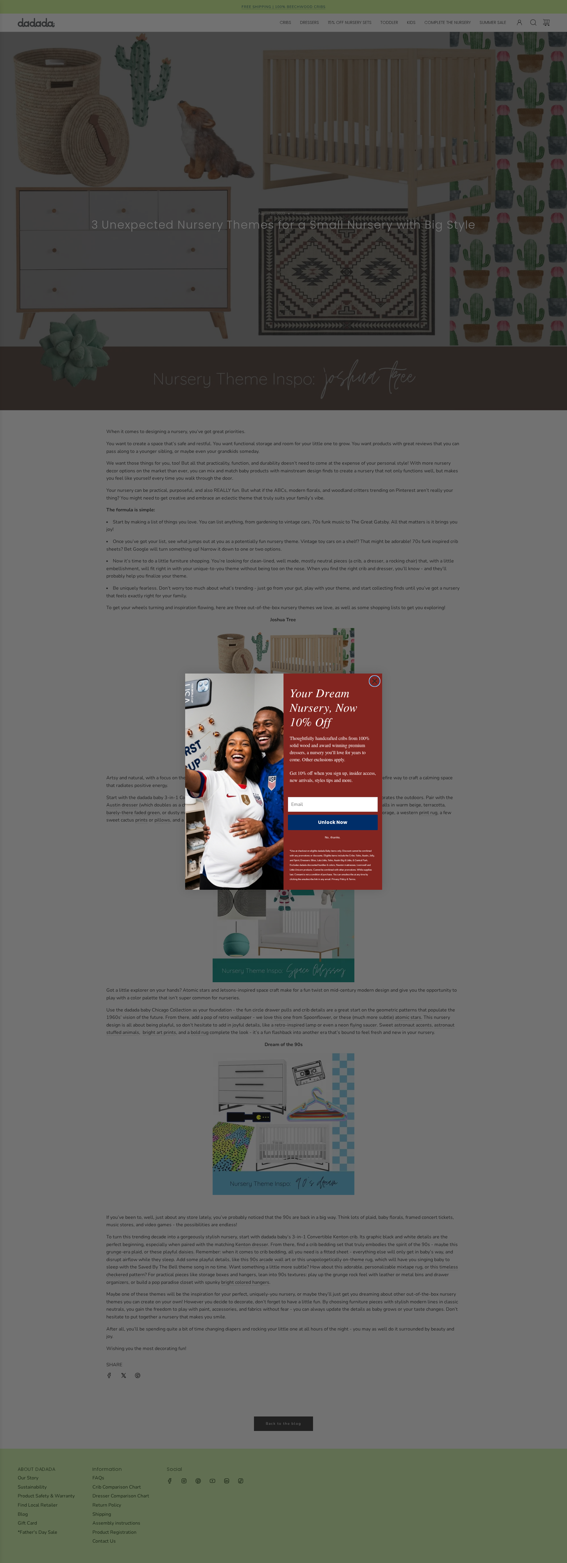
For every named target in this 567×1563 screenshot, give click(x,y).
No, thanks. (332, 837)
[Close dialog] (374, 681)
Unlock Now (332, 822)
